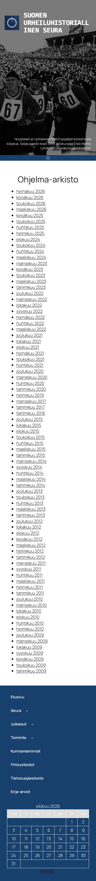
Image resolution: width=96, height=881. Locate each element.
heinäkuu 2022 (30, 317)
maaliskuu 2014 (31, 479)
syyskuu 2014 (29, 467)
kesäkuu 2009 (30, 659)
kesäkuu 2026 (29, 197)
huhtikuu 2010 (30, 623)
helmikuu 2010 (30, 629)
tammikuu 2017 (30, 407)
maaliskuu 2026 (31, 209)
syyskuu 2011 (28, 569)
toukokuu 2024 (30, 245)
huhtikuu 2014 (30, 473)
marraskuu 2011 (31, 563)
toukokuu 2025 (30, 221)
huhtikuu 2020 (30, 383)
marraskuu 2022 (31, 299)
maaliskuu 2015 (31, 449)
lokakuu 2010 (28, 611)
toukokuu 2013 (30, 497)
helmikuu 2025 (30, 233)
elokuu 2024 (28, 239)
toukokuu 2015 (30, 437)
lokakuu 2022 (29, 305)
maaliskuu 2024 (31, 257)
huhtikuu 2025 (30, 227)
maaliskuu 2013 (30, 509)
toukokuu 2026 (30, 203)
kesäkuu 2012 (29, 539)
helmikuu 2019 (30, 395)
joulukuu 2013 (29, 491)
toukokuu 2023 (30, 275)
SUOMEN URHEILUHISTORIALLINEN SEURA (56, 23)
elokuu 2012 (27, 533)
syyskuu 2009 (29, 653)
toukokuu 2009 (31, 665)
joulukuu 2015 (29, 419)
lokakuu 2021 (28, 341)
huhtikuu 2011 (29, 575)
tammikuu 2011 (30, 593)
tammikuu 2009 (31, 671)
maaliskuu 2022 (31, 329)
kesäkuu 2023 (29, 269)
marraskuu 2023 (31, 263)
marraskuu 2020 (31, 377)
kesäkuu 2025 (29, 215)
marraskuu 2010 (31, 605)
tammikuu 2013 (30, 515)
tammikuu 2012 (30, 557)
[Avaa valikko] (88, 44)
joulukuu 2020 (30, 371)
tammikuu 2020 (31, 389)
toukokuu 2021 (30, 359)
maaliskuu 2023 (31, 281)
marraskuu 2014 (31, 461)
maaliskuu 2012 (30, 545)
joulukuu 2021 (29, 335)
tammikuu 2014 (30, 485)
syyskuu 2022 (29, 311)
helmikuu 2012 (30, 551)
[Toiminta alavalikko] (32, 738)
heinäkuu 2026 (30, 191)
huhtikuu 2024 (30, 251)
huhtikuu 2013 (29, 503)
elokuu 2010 (27, 617)
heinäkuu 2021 (30, 353)
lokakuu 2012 (28, 527)
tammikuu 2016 (30, 413)
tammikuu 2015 (30, 455)
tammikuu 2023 (31, 287)
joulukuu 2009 (30, 635)
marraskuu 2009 (32, 641)
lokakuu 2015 (28, 425)
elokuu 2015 (27, 431)
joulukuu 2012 (29, 521)
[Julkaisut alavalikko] (32, 724)
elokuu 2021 (27, 347)
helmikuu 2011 (29, 587)
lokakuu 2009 (29, 647)
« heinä (46, 871)
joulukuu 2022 (29, 293)
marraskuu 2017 (31, 401)
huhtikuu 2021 (29, 365)
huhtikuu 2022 (30, 323)
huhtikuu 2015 (30, 443)
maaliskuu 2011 (30, 581)
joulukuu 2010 (29, 599)
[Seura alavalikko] (27, 711)
